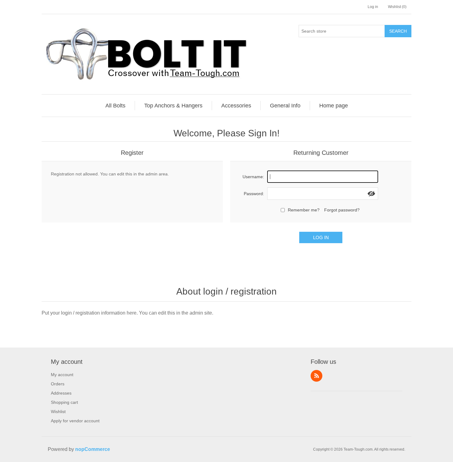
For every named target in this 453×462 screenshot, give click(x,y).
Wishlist (58, 411)
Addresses (61, 393)
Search (398, 31)
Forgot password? (342, 209)
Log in (373, 7)
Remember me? (304, 209)
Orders (57, 383)
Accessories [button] (236, 105)
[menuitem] (115, 105)
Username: (253, 176)
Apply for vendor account (75, 420)
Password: (254, 193)
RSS (316, 376)
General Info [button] (285, 105)
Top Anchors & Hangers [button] (173, 105)
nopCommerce (92, 449)
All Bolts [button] (115, 105)
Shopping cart (64, 402)
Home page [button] (333, 105)
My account (62, 374)
